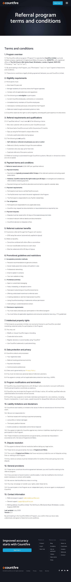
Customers (64, 546)
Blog (51, 543)
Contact (63, 555)
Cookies (28, 571)
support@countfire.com (25, 501)
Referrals (63, 552)
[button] (67, 3)
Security (47, 571)
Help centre (53, 557)
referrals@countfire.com (31, 498)
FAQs (51, 560)
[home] (10, 3)
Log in (41, 546)
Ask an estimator (53, 550)
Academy (53, 546)
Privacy (35, 571)
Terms (40, 571)
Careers (63, 549)
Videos (52, 554)
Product (42, 543)
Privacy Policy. (31, 370)
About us (63, 543)
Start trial (42, 549)
